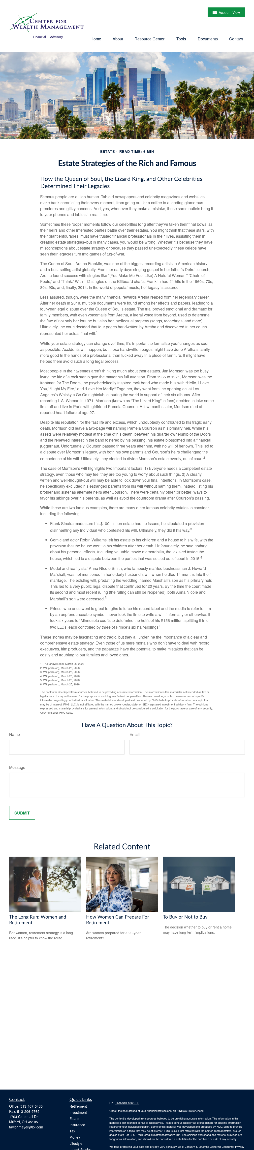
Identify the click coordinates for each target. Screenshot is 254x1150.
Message (17, 767)
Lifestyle (75, 1143)
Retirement (78, 1106)
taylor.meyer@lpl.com (26, 1126)
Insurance (77, 1124)
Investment (78, 1112)
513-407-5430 (31, 1106)
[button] (96, 38)
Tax (72, 1130)
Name (14, 734)
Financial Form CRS (127, 1103)
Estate (74, 1118)
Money (74, 1137)
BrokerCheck (196, 1111)
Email (134, 734)
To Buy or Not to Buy (185, 917)
